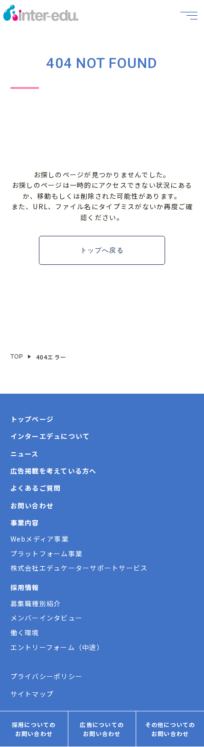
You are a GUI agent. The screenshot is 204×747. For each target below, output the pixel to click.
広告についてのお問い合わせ (102, 728)
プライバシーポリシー (46, 676)
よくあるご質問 (35, 488)
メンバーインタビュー (46, 617)
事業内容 (24, 522)
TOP (17, 356)
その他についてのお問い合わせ (170, 728)
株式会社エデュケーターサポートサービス (79, 567)
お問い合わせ (32, 505)
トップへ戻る (102, 250)
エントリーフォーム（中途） (57, 647)
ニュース (24, 453)
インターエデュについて (50, 436)
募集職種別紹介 (35, 603)
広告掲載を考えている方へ (53, 470)
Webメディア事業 (39, 538)
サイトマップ (32, 693)
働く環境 (24, 632)
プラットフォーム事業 (46, 553)
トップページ (32, 419)
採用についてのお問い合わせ (34, 728)
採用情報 (24, 587)
